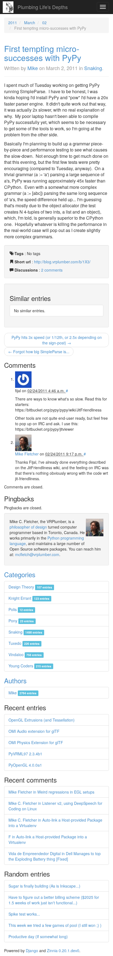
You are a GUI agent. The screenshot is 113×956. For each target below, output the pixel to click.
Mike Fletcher (27, 454)
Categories (19, 574)
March (29, 22)
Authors (15, 680)
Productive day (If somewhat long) (38, 936)
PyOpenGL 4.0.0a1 (25, 765)
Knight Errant (29, 598)
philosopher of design (28, 527)
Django (32, 950)
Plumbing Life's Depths (43, 6)
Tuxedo (24, 643)
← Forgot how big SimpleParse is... (38, 351)
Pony (21, 620)
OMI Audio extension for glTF (34, 731)
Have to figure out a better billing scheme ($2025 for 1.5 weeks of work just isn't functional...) (54, 899)
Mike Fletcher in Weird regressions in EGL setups (51, 792)
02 (44, 22)
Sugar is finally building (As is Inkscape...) (44, 886)
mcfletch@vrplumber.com (37, 554)
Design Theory (30, 587)
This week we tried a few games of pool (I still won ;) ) (55, 925)
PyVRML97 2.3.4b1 (25, 753)
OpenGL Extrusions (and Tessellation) (42, 720)
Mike (32, 67)
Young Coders (30, 665)
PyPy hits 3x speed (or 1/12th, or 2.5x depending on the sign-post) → (57, 340)
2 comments (52, 270)
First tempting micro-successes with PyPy (42, 53)
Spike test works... (24, 914)
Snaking (93, 67)
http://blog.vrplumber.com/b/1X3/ (62, 261)
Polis (21, 609)
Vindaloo (25, 654)
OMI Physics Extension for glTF (36, 742)
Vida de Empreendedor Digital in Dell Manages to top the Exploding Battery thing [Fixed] (55, 856)
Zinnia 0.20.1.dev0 (63, 950)
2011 (12, 22)
